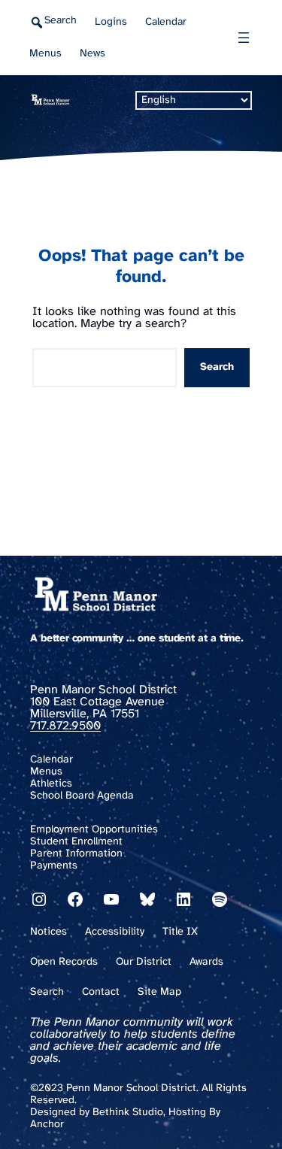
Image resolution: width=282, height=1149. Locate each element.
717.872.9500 (65, 726)
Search (217, 367)
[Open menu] (244, 38)
